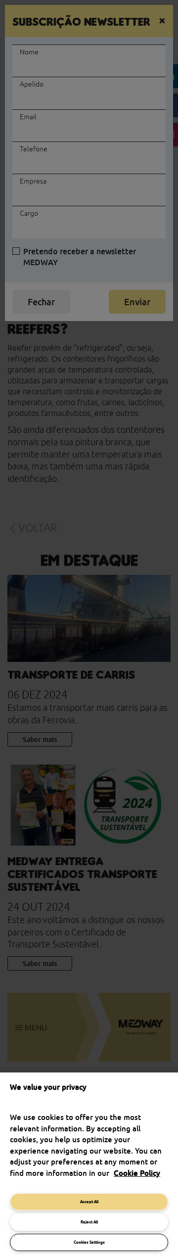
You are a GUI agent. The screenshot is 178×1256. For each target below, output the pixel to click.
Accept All (89, 1201)
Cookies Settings (89, 1242)
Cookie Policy (137, 1172)
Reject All (89, 1221)
